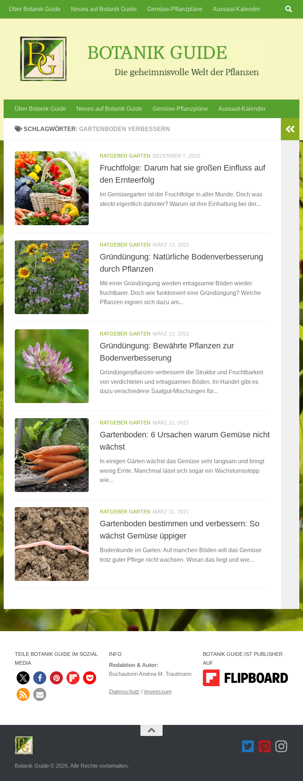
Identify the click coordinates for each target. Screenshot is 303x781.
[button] (23, 677)
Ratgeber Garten (125, 156)
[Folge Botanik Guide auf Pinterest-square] (265, 746)
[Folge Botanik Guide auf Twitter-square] (248, 746)
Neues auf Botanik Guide (104, 9)
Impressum (158, 691)
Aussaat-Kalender (236, 9)
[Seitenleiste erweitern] (290, 129)
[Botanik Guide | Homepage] (142, 59)
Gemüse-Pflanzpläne (174, 9)
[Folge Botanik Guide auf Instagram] (281, 746)
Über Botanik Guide (35, 9)
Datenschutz (124, 691)
